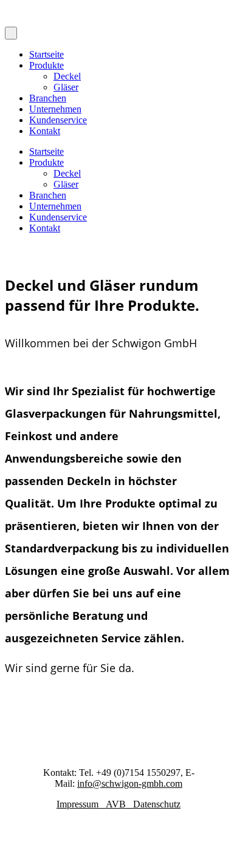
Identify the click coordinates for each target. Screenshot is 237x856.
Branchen (47, 98)
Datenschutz (156, 804)
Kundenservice (58, 120)
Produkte (46, 65)
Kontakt (44, 131)
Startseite (46, 54)
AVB (119, 804)
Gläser (65, 87)
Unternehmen (55, 109)
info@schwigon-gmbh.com (129, 783)
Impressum (81, 804)
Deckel (67, 76)
